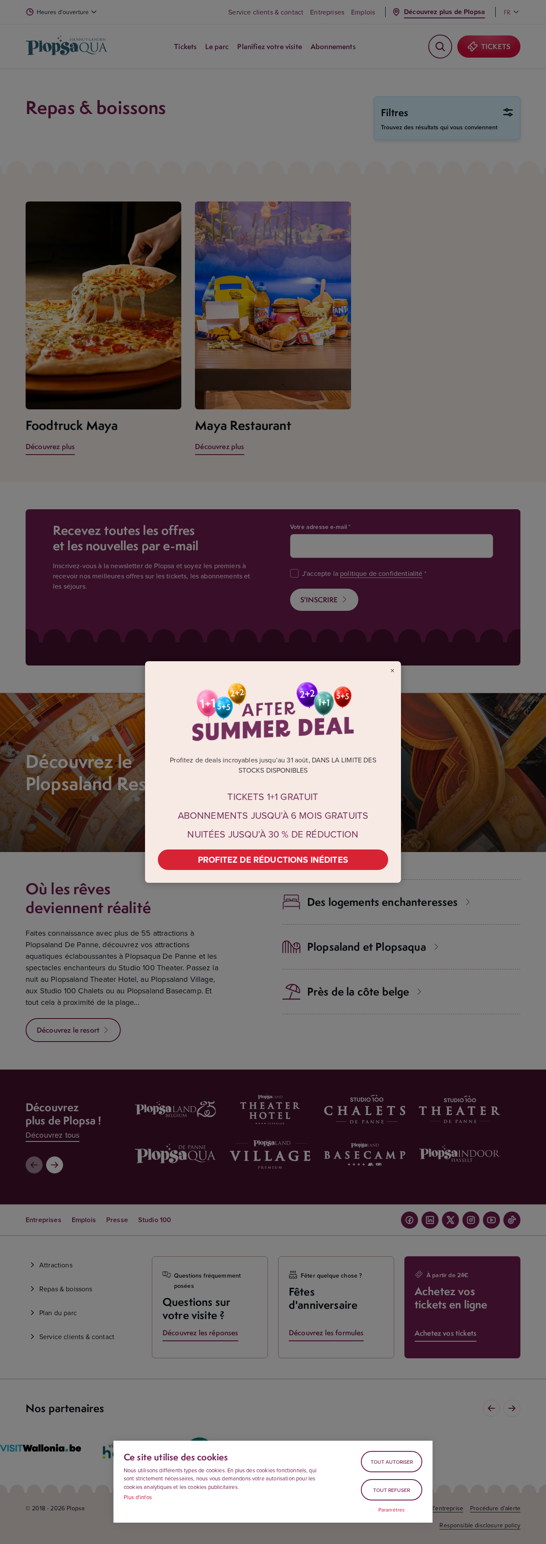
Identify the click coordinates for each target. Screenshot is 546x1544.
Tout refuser (391, 1490)
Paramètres (391, 1509)
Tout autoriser (392, 1461)
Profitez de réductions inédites (273, 859)
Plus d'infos (138, 1497)
